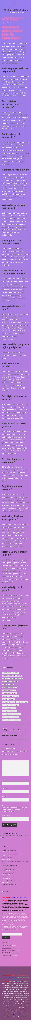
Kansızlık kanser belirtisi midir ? (9, 850)
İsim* (3, 780)
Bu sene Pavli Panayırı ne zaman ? (9, 884)
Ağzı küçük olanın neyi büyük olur (10, 672)
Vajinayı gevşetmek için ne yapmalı (10, 716)
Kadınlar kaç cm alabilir (8, 684)
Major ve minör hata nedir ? (8, 873)
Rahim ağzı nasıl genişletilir (9, 690)
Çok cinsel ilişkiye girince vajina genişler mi (12, 678)
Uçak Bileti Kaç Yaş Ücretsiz (8, 950)
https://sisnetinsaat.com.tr (8, 835)
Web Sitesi (5, 796)
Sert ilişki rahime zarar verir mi (9, 693)
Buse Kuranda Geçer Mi (7, 955)
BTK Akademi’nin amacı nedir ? (9, 877)
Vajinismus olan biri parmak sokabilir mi (11, 719)
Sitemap (2, 837)
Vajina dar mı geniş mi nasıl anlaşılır (10, 696)
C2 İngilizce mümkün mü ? (8, 857)
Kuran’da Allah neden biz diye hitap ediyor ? (11, 854)
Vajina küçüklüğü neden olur (9, 708)
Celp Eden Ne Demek (6, 945)
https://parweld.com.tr (22, 835)
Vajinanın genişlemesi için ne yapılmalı (11, 714)
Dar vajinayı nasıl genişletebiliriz (10, 681)
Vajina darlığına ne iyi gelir (8, 702)
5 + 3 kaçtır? (6, 815)
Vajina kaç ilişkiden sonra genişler (10, 705)
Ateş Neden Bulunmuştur (10, 735)
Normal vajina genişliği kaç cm (9, 687)
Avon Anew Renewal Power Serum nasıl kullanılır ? (13, 880)
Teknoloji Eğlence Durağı (15, 10)
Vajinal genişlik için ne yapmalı (9, 711)
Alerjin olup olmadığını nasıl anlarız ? (10, 865)
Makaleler (10, 668)
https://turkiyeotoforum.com (8, 833)
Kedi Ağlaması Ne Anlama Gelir (11, 730)
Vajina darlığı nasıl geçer (8, 699)
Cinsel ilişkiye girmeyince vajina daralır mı (12, 675)
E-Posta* (4, 788)
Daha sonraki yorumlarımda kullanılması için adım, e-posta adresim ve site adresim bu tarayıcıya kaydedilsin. (14, 809)
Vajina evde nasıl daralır (22, 702)
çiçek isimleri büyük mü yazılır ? (9, 869)
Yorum (4, 759)
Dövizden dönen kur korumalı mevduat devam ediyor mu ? (15, 861)
